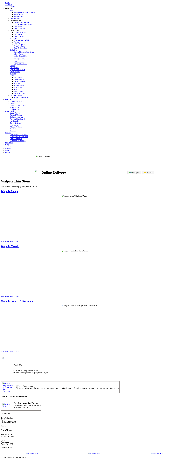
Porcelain (13, 74)
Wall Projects (14, 109)
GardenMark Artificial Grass (24, 52)
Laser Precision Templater (19, 137)
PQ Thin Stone (19, 58)
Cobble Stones (15, 18)
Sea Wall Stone (19, 93)
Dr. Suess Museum (16, 117)
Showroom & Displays (17, 141)
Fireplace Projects (16, 101)
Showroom (9, 143)
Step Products (19, 91)
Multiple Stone (19, 85)
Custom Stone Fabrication (19, 135)
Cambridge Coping (25, 24)
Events (7, 152)
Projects (8, 99)
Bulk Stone (18, 78)
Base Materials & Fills (21, 40)
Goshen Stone (14, 68)
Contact (8, 149)
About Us (8, 5)
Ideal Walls (18, 34)
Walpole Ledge (9, 191)
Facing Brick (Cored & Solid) (24, 12)
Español (149, 172)
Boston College (15, 113)
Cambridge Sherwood (21, 22)
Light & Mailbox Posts (17, 70)
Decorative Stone (20, 81)
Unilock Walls (19, 36)
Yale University (15, 129)
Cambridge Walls (20, 32)
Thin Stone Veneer (16, 95)
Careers (12, 7)
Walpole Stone (19, 62)
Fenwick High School (17, 119)
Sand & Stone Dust (20, 48)
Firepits (12, 66)
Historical (13, 131)
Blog (7, 145)
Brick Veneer (18, 14)
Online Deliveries (16, 139)
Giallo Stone (18, 54)
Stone (12, 76)
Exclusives (13, 50)
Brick (11, 11)
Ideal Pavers (18, 26)
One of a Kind (15, 72)
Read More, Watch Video (9, 241)
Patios (12, 103)
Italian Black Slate (20, 56)
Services (8, 133)
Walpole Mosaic (10, 246)
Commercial (9, 111)
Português (135, 172)
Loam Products (19, 46)
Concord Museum (16, 115)
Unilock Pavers (19, 28)
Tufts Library (14, 125)
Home (7, 3)
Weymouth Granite (20, 64)
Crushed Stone (19, 79)
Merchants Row (15, 121)
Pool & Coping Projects (18, 105)
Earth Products (15, 38)
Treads (16, 89)
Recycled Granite (20, 60)
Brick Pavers (18, 16)
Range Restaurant (16, 123)
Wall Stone (18, 87)
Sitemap (3, 426)
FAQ (11, 147)
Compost (17, 42)
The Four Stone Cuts (21, 97)
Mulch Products (19, 44)
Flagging (17, 83)
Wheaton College (16, 127)
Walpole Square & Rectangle (17, 301)
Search (7, 150)
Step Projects (14, 107)
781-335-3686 (35, 365)
